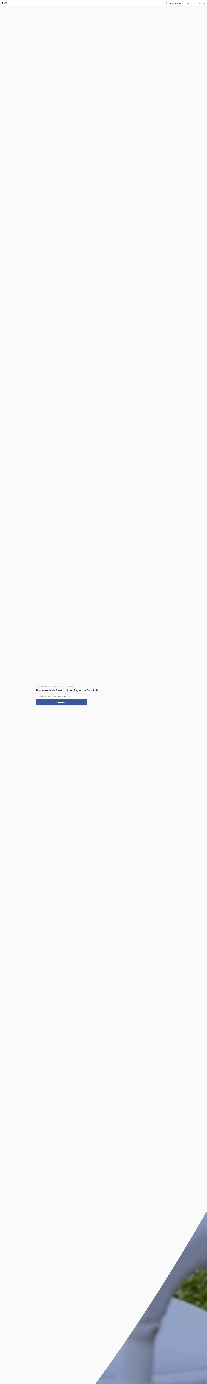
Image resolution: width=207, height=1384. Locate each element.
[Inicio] (4, 3)
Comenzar (61, 702)
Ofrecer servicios (175, 3)
